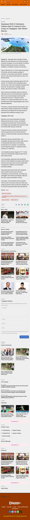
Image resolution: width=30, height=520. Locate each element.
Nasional (3, 21)
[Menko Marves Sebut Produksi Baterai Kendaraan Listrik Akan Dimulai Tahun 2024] (22, 214)
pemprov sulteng (17, 433)
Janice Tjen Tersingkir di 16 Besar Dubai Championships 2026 (22, 415)
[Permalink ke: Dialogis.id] (2, 34)
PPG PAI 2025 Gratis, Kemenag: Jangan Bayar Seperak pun (22, 244)
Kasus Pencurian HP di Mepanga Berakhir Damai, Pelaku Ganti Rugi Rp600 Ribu (7, 358)
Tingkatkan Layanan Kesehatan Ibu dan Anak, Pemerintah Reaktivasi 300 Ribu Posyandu (14, 386)
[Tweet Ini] (19, 205)
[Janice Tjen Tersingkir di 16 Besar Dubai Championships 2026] (22, 408)
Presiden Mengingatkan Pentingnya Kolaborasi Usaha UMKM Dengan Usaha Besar (14, 397)
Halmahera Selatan (6, 193)
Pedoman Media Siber (23, 507)
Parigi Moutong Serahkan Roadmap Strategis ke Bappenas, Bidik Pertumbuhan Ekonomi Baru (7, 233)
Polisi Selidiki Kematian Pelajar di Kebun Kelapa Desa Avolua (6, 373)
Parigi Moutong (6, 430)
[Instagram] (15, 512)
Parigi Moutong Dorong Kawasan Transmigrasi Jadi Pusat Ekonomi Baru (22, 233)
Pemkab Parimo (6, 433)
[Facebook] (10, 512)
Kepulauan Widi (5, 199)
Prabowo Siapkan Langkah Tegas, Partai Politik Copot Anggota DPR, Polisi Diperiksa (22, 239)
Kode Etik (9, 507)
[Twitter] (12, 512)
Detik (7, 190)
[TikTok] (20, 512)
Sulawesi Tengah (17, 430)
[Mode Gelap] (25, 1)
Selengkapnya (14, 421)
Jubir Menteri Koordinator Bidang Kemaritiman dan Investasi (14, 197)
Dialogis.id (6, 33)
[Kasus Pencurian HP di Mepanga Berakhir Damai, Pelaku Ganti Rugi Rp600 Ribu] (7, 352)
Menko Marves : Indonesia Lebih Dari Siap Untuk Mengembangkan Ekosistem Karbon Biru (7, 221)
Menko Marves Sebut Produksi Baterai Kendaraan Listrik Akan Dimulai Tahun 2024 (21, 221)
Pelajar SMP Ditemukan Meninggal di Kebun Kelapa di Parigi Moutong (22, 358)
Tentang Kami (15, 508)
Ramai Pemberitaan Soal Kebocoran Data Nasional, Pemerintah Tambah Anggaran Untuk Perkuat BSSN (13, 391)
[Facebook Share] (16, 205)
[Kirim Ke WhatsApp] (28, 205)
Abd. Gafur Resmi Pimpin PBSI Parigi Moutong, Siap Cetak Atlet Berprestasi (7, 415)
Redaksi (4, 507)
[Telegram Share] (25, 205)
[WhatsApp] (18, 512)
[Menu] (2, 1)
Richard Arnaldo (6, 436)
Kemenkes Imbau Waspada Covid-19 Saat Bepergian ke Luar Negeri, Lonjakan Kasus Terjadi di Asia (7, 244)
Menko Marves (14, 199)
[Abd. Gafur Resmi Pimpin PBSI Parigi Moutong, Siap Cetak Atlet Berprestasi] (7, 408)
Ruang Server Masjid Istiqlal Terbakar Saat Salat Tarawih (7, 238)
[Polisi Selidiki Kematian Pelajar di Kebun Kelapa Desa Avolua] (7, 366)
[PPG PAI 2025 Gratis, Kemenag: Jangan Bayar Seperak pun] (22, 286)
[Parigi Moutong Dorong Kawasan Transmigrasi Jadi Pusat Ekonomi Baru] (22, 256)
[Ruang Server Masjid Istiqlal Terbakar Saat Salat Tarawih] (7, 271)
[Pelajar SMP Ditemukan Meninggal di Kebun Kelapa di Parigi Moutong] (22, 352)
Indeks (14, 507)
